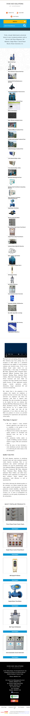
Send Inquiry (15, 528)
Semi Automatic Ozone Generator (15, 652)
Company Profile (12, 707)
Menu (15, 21)
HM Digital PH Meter (15, 575)
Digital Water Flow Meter (15, 601)
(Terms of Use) (27, 711)
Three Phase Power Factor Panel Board (15, 524)
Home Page (3, 707)
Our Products (21, 707)
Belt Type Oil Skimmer (15, 627)
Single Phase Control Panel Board (15, 549)
